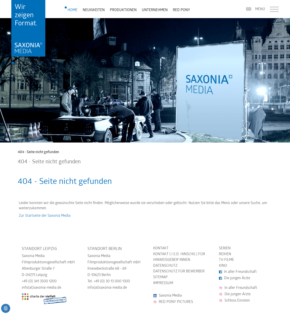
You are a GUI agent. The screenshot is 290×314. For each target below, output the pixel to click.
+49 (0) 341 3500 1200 (39, 281)
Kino (223, 266)
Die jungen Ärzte (237, 278)
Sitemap (160, 277)
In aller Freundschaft (240, 272)
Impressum (163, 283)
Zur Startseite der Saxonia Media (44, 216)
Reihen (225, 254)
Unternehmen (155, 10)
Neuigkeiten (94, 10)
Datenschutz (165, 266)
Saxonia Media (170, 295)
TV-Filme (226, 260)
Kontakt (161, 248)
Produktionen (123, 10)
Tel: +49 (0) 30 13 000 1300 (108, 281)
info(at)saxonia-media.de (41, 288)
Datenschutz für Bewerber (179, 271)
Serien (225, 248)
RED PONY (181, 10)
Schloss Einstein (237, 300)
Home (72, 10)
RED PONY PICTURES (176, 302)
